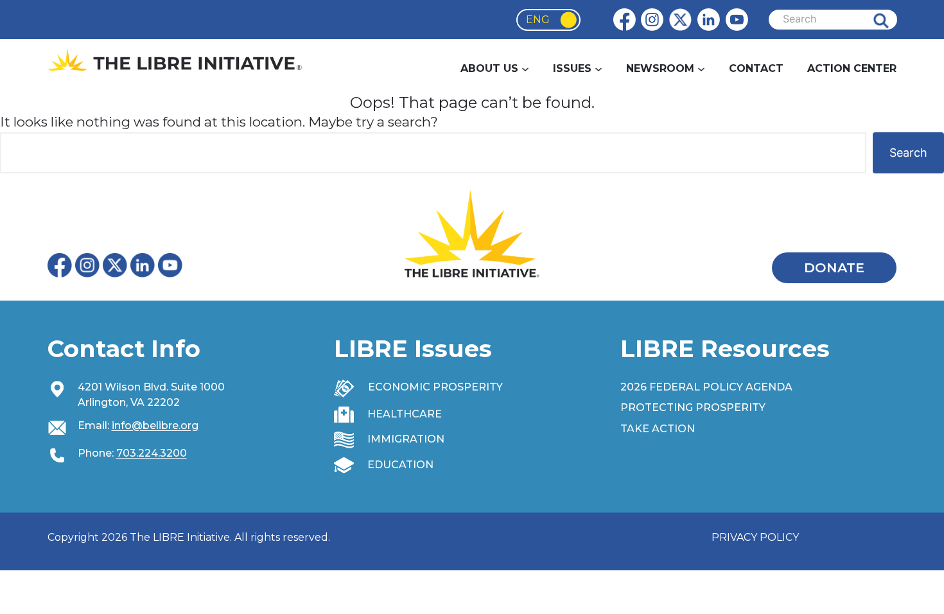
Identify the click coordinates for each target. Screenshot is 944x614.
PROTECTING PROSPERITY (692, 407)
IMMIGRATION (405, 439)
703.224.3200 (151, 453)
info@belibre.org (155, 425)
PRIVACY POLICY (755, 537)
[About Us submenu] (525, 69)
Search (890, 20)
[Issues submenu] (598, 69)
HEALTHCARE (404, 414)
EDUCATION (400, 465)
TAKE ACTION (657, 429)
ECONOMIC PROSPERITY (435, 387)
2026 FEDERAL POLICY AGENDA (706, 387)
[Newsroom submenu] (701, 69)
